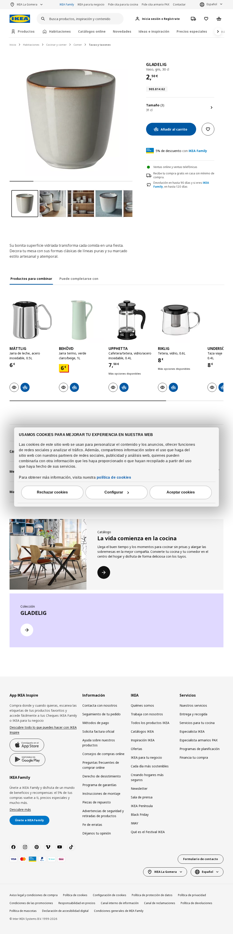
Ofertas (136, 749)
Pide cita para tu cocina (123, 4)
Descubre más (20, 809)
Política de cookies (75, 895)
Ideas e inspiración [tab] (154, 31)
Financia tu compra (194, 757)
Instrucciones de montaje (101, 793)
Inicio (13, 44)
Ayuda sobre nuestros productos (98, 742)
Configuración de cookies (109, 895)
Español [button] (212, 4)
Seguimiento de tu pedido (101, 714)
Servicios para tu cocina (197, 723)
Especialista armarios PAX (199, 740)
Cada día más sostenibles (150, 766)
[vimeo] (48, 847)
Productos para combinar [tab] (31, 278)
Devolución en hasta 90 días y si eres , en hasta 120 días (181, 185)
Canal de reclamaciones (159, 903)
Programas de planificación (200, 749)
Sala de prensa (141, 797)
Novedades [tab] (122, 31)
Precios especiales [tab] (192, 31)
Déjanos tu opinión (96, 833)
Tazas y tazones (100, 44)
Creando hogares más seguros (147, 777)
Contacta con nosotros (99, 705)
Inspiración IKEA (142, 740)
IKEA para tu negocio (91, 4)
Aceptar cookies (181, 492)
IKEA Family (67, 4)
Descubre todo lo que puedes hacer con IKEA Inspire (43, 730)
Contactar (179, 4)
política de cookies (114, 478)
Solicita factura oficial (98, 731)
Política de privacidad (192, 895)
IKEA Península (142, 806)
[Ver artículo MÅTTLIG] (32, 320)
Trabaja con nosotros (147, 714)
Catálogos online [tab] (92, 31)
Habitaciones (31, 44)
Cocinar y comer (56, 44)
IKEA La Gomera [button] (27, 4)
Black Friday (140, 814)
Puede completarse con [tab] (78, 278)
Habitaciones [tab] (60, 31)
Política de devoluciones (196, 903)
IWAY (134, 823)
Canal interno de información (120, 903)
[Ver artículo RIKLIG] (180, 320)
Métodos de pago (95, 723)
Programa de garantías (99, 785)
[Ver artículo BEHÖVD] (81, 320)
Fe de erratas (92, 824)
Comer (77, 44)
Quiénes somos (142, 705)
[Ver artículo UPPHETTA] (131, 320)
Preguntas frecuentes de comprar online (100, 765)
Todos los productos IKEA (150, 723)
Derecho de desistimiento (101, 776)
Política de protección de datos (152, 895)
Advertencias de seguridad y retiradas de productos (103, 813)
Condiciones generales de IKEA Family (118, 911)
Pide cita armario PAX (155, 4)
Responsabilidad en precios (76, 903)
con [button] (181, 151)
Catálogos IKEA (142, 731)
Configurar (113, 492)
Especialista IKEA (192, 731)
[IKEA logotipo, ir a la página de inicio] (20, 19)
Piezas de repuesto (96, 802)
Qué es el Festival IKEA (148, 832)
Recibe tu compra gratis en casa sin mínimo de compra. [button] (183, 175)
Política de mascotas (23, 911)
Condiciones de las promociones (31, 903)
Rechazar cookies (52, 492)
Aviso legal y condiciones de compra (34, 895)
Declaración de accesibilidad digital (65, 911)
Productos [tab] (26, 31)
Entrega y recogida (193, 714)
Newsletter (139, 788)
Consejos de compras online (103, 754)
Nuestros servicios (193, 705)
